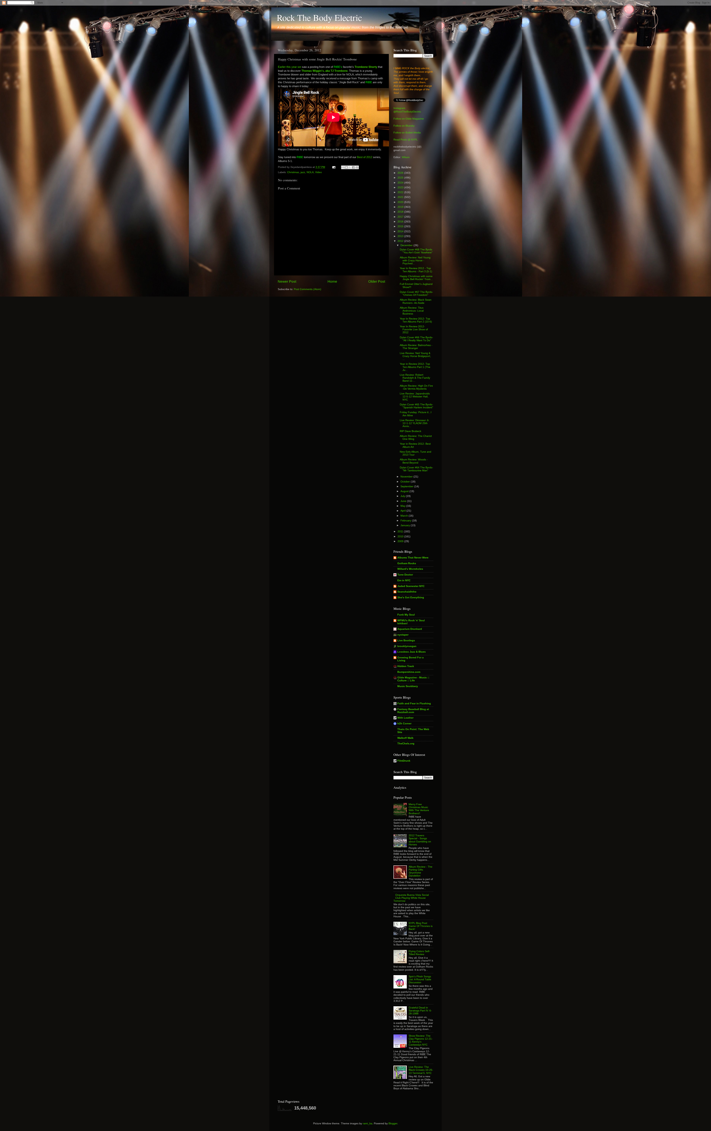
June (403, 501)
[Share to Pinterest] (357, 167)
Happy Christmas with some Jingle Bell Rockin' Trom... (416, 278)
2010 (401, 536)
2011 (401, 531)
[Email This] (343, 167)
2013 (401, 236)
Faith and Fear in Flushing (414, 703)
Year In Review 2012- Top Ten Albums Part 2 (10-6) (416, 320)
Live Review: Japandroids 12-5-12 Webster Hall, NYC (415, 396)
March (404, 515)
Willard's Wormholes (410, 569)
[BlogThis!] (346, 167)
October (405, 481)
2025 (401, 177)
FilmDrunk (403, 760)
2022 (401, 192)
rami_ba (367, 1123)
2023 (401, 187)
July (403, 496)
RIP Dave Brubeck (410, 431)
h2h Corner (404, 723)
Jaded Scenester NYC (411, 586)
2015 (401, 226)
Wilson (406, 157)
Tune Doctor (405, 574)
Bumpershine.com (408, 672)
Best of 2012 (364, 157)
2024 (401, 182)
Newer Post (287, 281)
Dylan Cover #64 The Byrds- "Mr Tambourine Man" (416, 469)
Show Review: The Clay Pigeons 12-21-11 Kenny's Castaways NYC (421, 1040)
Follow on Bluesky (404, 125)
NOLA (310, 172)
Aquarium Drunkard (409, 629)
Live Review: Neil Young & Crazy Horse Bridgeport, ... (415, 356)
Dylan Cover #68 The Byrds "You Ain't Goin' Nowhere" (416, 251)
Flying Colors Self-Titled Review (419, 953)
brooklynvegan (406, 646)
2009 (401, 541)
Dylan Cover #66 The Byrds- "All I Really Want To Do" (416, 339)
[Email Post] (333, 167)
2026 (401, 172)
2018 (401, 211)
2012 (401, 241)
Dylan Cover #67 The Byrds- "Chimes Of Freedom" (416, 293)
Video (318, 172)
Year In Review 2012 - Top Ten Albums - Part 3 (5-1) (416, 270)
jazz (303, 172)
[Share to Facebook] (353, 167)
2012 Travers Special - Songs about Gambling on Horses (420, 840)
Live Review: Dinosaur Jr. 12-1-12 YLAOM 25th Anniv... (414, 423)
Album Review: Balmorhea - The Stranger (416, 347)
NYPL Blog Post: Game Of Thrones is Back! (421, 926)
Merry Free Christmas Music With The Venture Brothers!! (419, 809)
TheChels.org (405, 743)
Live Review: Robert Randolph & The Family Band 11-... (415, 377)
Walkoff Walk (405, 738)
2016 (401, 221)
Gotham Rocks (406, 563)
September (407, 486)
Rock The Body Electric (319, 17)
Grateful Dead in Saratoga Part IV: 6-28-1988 (420, 1010)
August (404, 491)
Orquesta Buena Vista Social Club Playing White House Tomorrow (411, 898)
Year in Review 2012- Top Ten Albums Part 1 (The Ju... (415, 367)
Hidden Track (405, 666)
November (406, 476)
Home (332, 281)
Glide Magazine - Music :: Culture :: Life (413, 679)
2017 (401, 216)
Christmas (293, 172)
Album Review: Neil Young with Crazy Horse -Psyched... (415, 260)
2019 (401, 207)
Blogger (392, 1123)
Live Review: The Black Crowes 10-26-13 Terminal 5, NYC (421, 1070)
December (406, 245)
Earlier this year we (289, 66)
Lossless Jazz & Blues (411, 651)
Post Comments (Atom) (307, 289)
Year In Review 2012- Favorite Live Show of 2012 (414, 329)
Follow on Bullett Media (407, 132)
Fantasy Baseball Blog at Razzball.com (413, 711)
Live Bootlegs (406, 640)
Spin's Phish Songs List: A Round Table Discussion (420, 979)
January (405, 525)
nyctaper (402, 634)
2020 (401, 202)
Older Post (376, 281)
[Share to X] (350, 167)
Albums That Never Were (412, 557)
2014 (401, 231)
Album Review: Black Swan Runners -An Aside (415, 301)
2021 (401, 197)
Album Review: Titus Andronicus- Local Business (412, 310)
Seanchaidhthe (406, 591)
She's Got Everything (410, 597)
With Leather (405, 717)
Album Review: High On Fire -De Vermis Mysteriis (416, 387)
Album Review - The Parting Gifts (420, 871)
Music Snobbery (407, 686)
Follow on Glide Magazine (408, 118)
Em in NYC (403, 580)
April (403, 510)
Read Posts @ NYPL (405, 139)
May (403, 506)
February (406, 520)
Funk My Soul (406, 614)
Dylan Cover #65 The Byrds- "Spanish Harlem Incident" (416, 406)
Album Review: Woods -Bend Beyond (414, 461)
